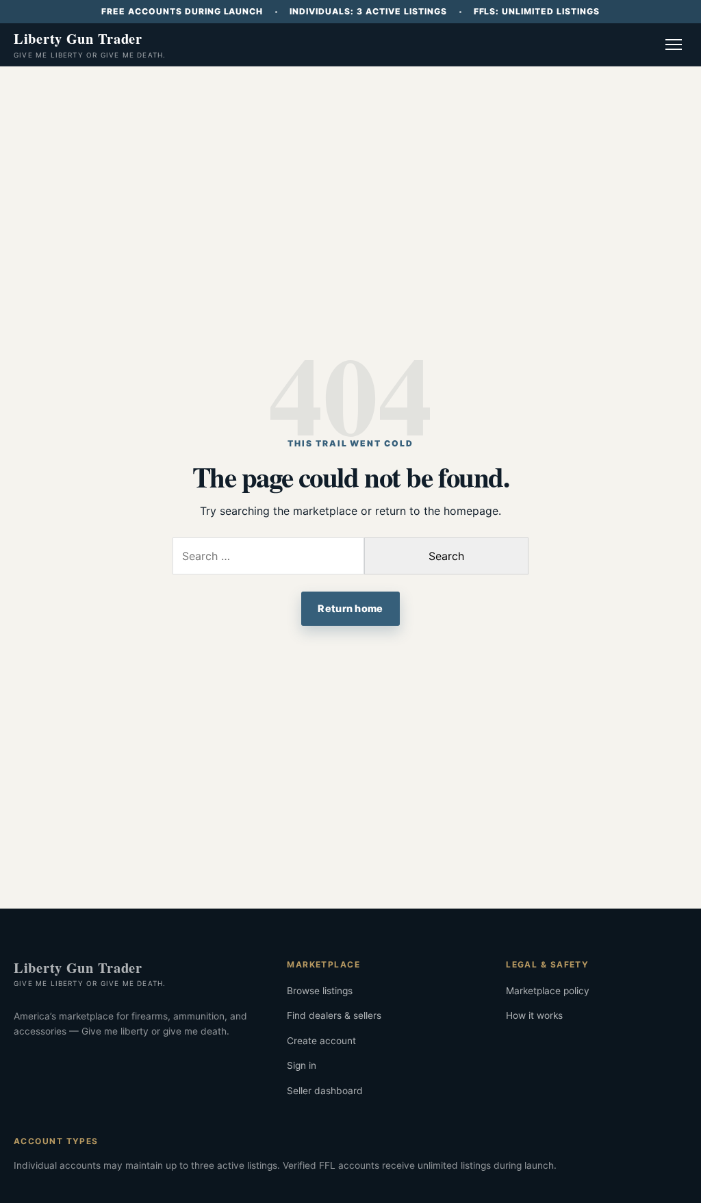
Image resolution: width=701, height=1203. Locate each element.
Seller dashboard (325, 1090)
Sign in (301, 1065)
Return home (350, 608)
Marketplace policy (547, 990)
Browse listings (320, 990)
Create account (321, 1040)
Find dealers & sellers (334, 1015)
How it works (534, 1015)
